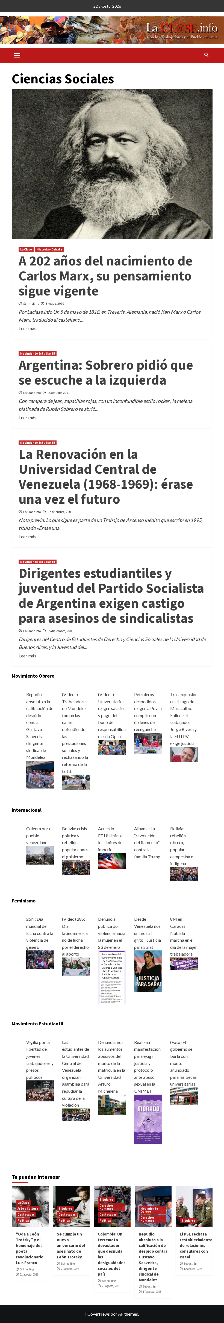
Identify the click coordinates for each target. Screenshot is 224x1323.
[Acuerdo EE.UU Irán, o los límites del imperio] (112, 860)
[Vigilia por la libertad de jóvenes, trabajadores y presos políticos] (40, 1090)
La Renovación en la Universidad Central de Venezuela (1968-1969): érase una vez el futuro (106, 476)
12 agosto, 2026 (193, 1269)
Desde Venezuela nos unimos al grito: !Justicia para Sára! (147, 932)
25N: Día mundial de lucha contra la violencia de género (39, 932)
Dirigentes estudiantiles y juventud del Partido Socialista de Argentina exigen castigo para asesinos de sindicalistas (111, 595)
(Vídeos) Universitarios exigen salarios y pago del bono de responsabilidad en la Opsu (112, 715)
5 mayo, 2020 (55, 303)
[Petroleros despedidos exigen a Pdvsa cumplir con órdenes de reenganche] (148, 742)
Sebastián (149, 1286)
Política (23, 1220)
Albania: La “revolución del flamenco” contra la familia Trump (147, 842)
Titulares (65, 1208)
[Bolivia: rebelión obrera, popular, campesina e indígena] (184, 873)
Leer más (27, 328)
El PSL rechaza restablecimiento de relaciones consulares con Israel (196, 1245)
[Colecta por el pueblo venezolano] (40, 854)
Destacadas (26, 1214)
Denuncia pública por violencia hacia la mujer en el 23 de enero (111, 932)
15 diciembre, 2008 (60, 631)
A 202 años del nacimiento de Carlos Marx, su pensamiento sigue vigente (106, 275)
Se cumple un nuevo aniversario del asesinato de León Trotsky (71, 1245)
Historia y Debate (49, 249)
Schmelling (31, 303)
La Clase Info (32, 393)
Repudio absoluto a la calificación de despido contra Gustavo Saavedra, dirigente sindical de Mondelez (153, 1256)
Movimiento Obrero (149, 1210)
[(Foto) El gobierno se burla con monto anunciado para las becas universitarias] (184, 1095)
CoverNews (98, 1313)
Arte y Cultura (27, 1208)
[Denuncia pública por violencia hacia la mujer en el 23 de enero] (112, 976)
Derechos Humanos (106, 1207)
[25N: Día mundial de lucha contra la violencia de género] (40, 959)
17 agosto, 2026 (152, 1292)
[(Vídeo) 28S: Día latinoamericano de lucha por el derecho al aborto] (76, 966)
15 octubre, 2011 (58, 393)
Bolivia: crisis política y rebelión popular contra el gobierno (76, 842)
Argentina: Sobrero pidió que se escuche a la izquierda (106, 372)
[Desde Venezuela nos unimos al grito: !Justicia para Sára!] (148, 970)
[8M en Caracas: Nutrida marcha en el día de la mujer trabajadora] (184, 962)
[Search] (206, 55)
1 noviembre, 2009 (59, 512)
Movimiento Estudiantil (37, 353)
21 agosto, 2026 (29, 1274)
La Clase (26, 249)
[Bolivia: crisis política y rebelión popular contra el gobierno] (76, 866)
